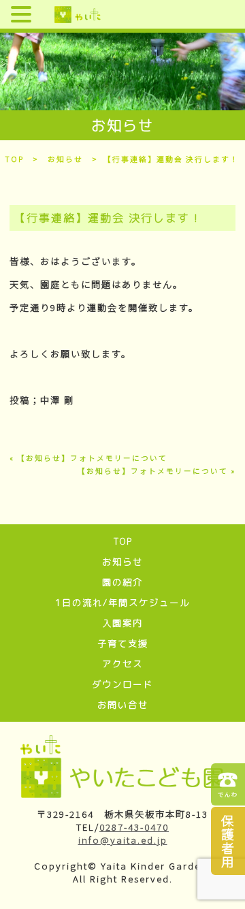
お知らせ (65, 159)
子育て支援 (122, 643)
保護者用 (228, 840)
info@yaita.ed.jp (122, 839)
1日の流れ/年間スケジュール (122, 602)
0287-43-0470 (134, 826)
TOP (14, 159)
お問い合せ (122, 705)
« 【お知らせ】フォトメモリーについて (88, 458)
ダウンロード (122, 684)
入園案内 (122, 623)
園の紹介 (122, 582)
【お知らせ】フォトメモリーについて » (156, 471)
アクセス (122, 664)
